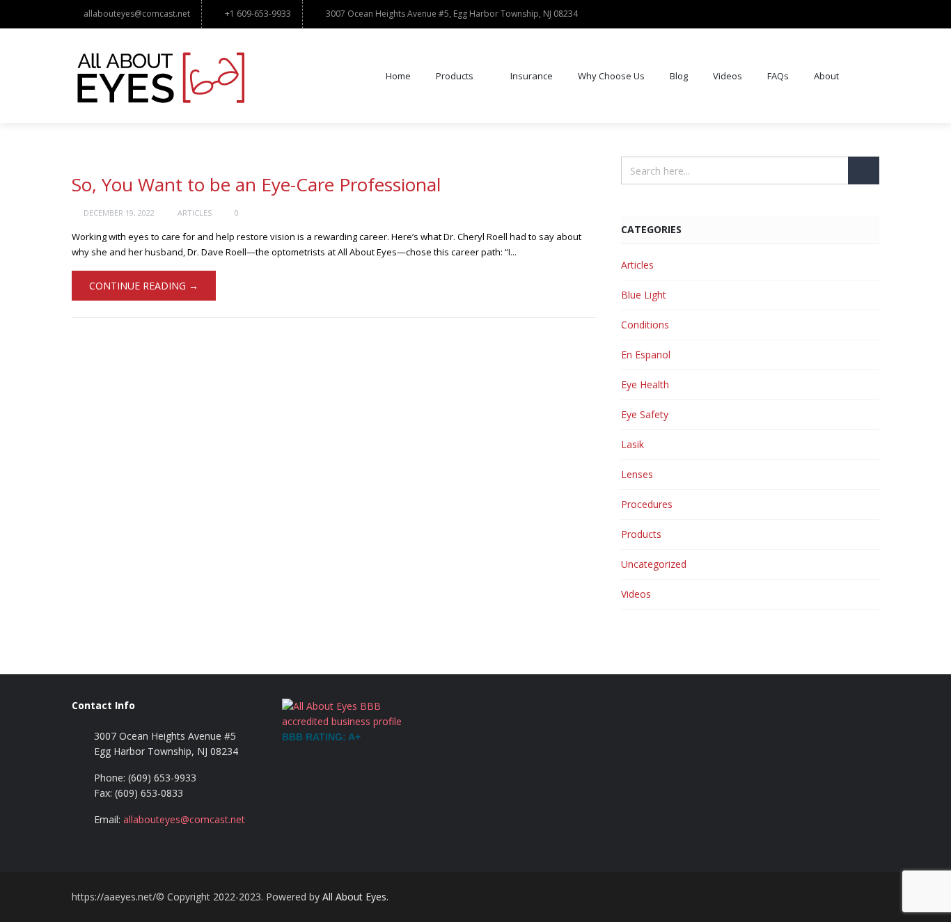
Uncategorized (653, 564)
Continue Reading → (143, 285)
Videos (727, 76)
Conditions (645, 324)
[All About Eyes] (159, 76)
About (826, 76)
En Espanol (645, 354)
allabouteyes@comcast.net (137, 13)
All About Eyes (354, 896)
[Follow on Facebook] (810, 897)
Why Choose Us (611, 76)
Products (454, 76)
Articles (195, 212)
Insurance (531, 76)
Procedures (647, 504)
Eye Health (645, 384)
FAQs (778, 76)
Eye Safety (644, 414)
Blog (679, 76)
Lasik (632, 444)
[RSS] (865, 897)
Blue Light (643, 294)
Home (398, 76)
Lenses (637, 474)
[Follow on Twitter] (782, 897)
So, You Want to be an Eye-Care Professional (256, 184)
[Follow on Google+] (837, 897)
